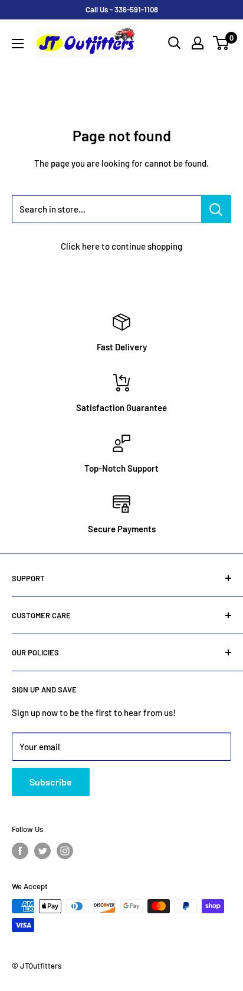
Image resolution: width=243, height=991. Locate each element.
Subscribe (50, 781)
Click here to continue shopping (121, 246)
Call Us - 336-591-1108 (122, 9)
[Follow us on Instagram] (65, 851)
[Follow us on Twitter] (42, 851)
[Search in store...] (216, 209)
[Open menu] (18, 43)
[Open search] (174, 43)
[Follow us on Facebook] (20, 851)
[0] (221, 43)
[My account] (197, 43)
